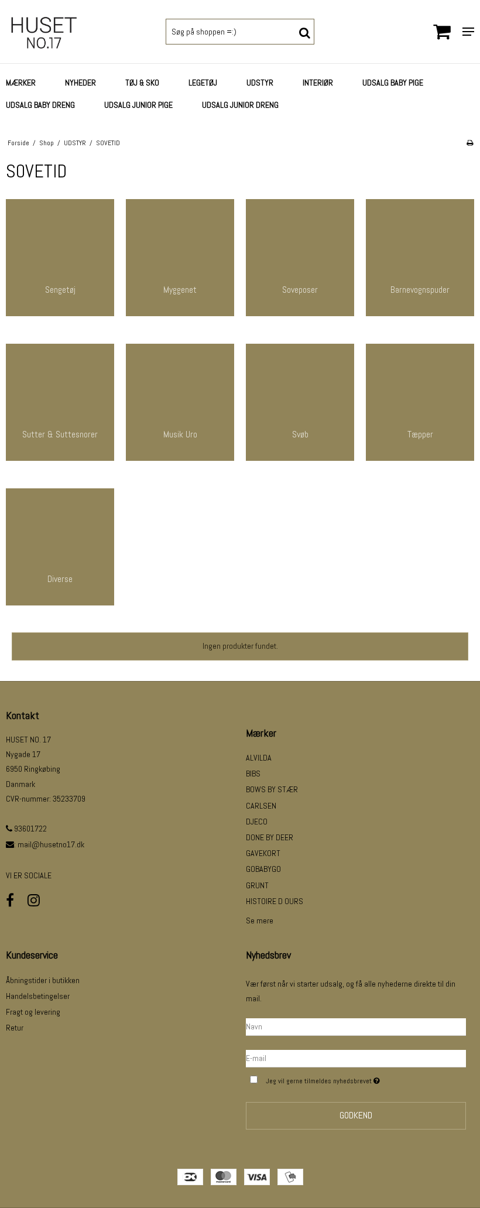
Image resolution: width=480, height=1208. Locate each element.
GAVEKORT (263, 853)
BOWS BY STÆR (272, 789)
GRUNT (257, 885)
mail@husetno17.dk (51, 844)
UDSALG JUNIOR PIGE (138, 105)
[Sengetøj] (60, 257)
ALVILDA (259, 757)
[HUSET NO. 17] (80, 32)
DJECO (257, 821)
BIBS (253, 773)
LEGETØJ (202, 82)
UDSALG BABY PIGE (392, 82)
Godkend (356, 1115)
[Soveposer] (300, 257)
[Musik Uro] (180, 402)
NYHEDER (80, 82)
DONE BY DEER (269, 837)
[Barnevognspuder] (420, 257)
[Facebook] (10, 900)
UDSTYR (259, 82)
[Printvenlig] (469, 143)
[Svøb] (300, 402)
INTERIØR (318, 82)
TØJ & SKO (142, 82)
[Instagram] (34, 900)
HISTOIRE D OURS (274, 901)
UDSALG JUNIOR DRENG (240, 105)
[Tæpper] (420, 402)
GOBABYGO (263, 869)
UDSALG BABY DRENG (40, 105)
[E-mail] (356, 1057)
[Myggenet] (180, 257)
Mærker (21, 82)
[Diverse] (60, 546)
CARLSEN (261, 805)
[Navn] (356, 1026)
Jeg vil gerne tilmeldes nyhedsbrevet (352, 1079)
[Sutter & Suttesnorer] (60, 402)
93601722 (29, 828)
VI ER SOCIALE (29, 875)
